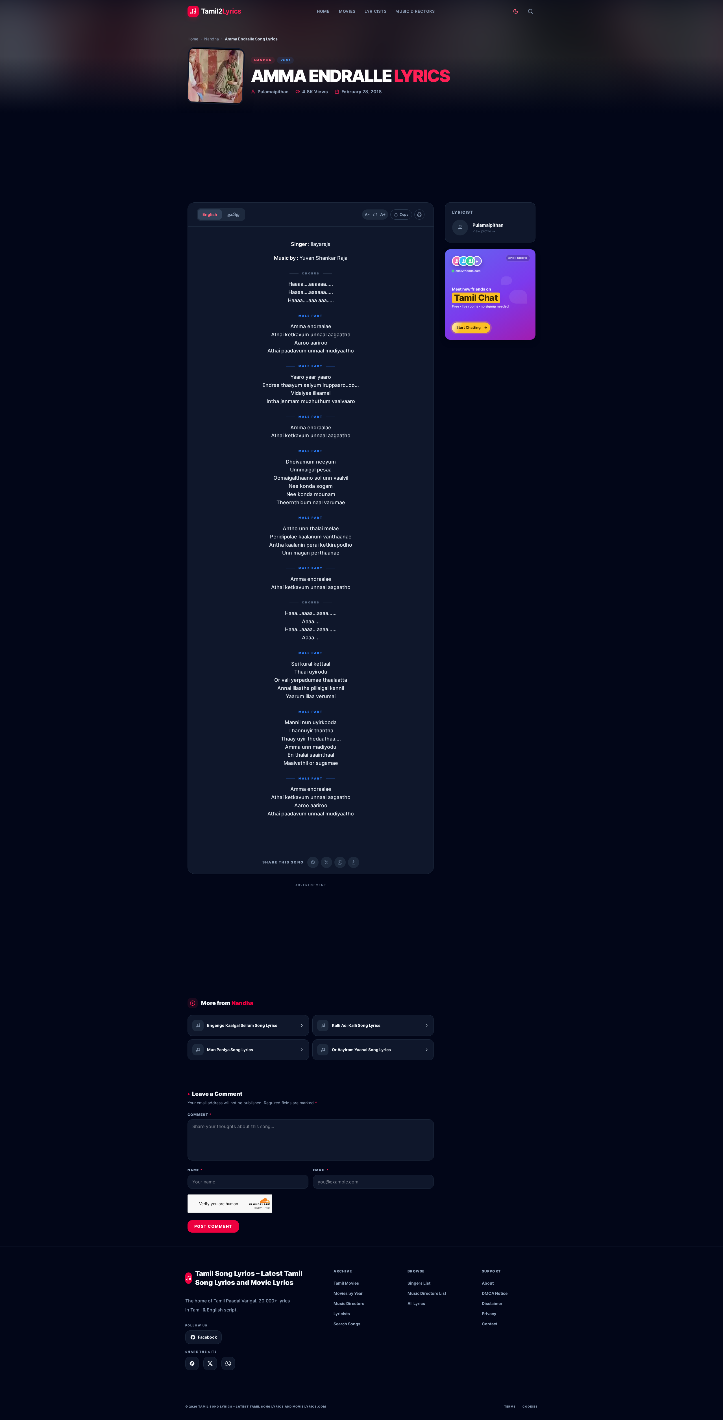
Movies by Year (348, 1293)
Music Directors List (427, 1293)
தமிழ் (233, 214)
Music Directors (415, 11)
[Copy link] (353, 862)
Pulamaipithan (273, 91)
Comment (200, 1114)
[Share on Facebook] (313, 862)
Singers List (419, 1283)
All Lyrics (416, 1303)
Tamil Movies (346, 1283)
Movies (347, 11)
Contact (489, 1323)
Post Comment (213, 1226)
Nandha (211, 38)
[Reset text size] (375, 214)
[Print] (419, 214)
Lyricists (375, 11)
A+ (383, 214)
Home (323, 11)
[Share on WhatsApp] (340, 862)
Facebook (207, 1337)
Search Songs (347, 1323)
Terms (510, 1406)
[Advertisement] (361, 155)
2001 (285, 60)
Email (321, 1170)
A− (367, 214)
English (209, 214)
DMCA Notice (495, 1293)
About (488, 1283)
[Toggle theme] (516, 11)
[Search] (530, 11)
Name (195, 1170)
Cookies (530, 1406)
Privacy (489, 1313)
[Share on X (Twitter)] (326, 862)
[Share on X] (210, 1363)
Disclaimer (492, 1303)
